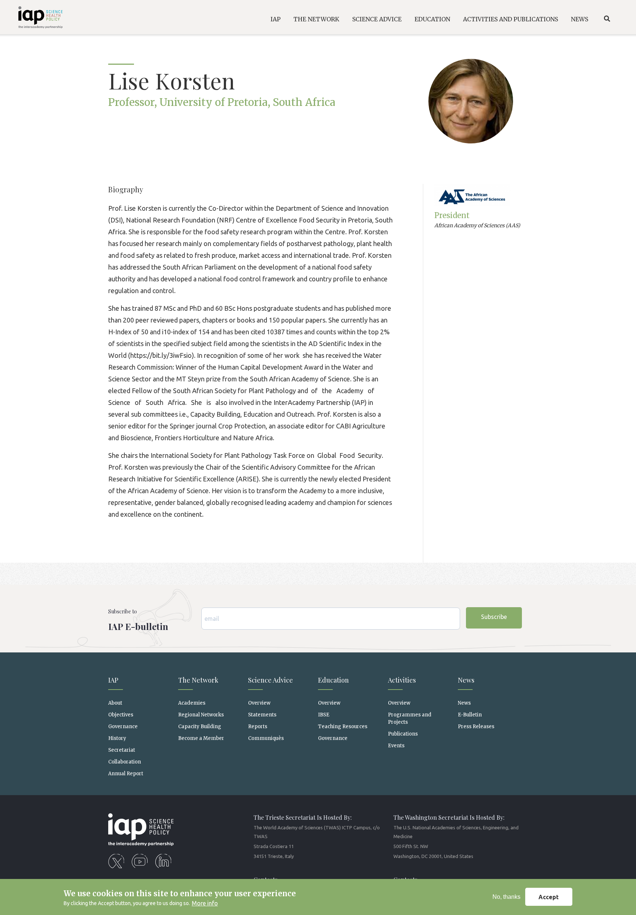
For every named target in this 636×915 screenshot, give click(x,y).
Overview (259, 703)
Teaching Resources (342, 726)
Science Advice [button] (377, 19)
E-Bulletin (470, 715)
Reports (257, 726)
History (117, 738)
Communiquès (266, 738)
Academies (191, 703)
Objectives (120, 715)
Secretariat (121, 750)
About (115, 703)
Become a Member (201, 738)
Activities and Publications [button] (510, 19)
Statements (262, 715)
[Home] (34, 18)
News (464, 703)
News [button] (579, 19)
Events (396, 746)
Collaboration (124, 762)
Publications (403, 734)
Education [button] (432, 19)
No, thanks (506, 897)
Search (606, 18)
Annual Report (125, 773)
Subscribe (494, 616)
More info (205, 903)
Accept (548, 897)
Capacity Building (199, 726)
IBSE (323, 715)
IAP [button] (275, 19)
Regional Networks (201, 715)
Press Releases (476, 726)
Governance (123, 726)
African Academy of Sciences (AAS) (477, 225)
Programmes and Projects (409, 718)
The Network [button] (316, 19)
